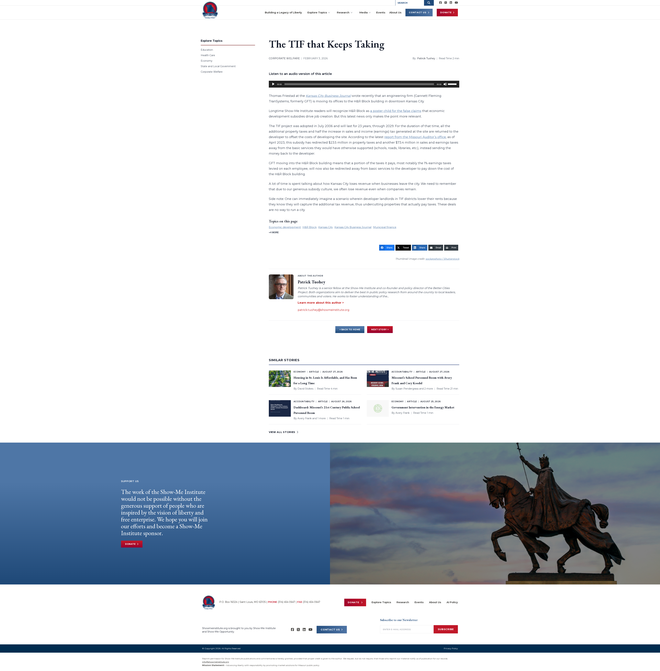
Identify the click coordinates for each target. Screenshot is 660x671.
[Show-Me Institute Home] (210, 10)
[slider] (453, 84)
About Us (395, 12)
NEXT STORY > (380, 329)
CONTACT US (330, 629)
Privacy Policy (451, 648)
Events (380, 12)
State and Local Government (218, 66)
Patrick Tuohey (426, 58)
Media (363, 12)
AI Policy (452, 602)
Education (207, 49)
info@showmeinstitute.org (215, 662)
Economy (206, 60)
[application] (364, 84)
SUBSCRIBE (446, 629)
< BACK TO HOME (349, 329)
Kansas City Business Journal (352, 227)
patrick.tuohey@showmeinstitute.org (323, 310)
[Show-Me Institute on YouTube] (456, 3)
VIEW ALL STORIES (282, 432)
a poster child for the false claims (395, 111)
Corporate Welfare (212, 71)
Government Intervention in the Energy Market (423, 407)
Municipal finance (384, 227)
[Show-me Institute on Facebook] (440, 3)
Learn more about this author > (321, 302)
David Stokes (305, 388)
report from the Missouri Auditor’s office (415, 137)
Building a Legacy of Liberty (283, 12)
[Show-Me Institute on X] (445, 3)
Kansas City (325, 227)
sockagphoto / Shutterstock (442, 258)
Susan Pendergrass (407, 388)
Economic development (285, 227)
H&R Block (309, 227)
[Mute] (445, 84)
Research (343, 12)
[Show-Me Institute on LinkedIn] (451, 3)
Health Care (208, 55)
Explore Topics (317, 12)
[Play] (273, 84)
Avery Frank (305, 418)
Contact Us (417, 12)
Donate (446, 12)
